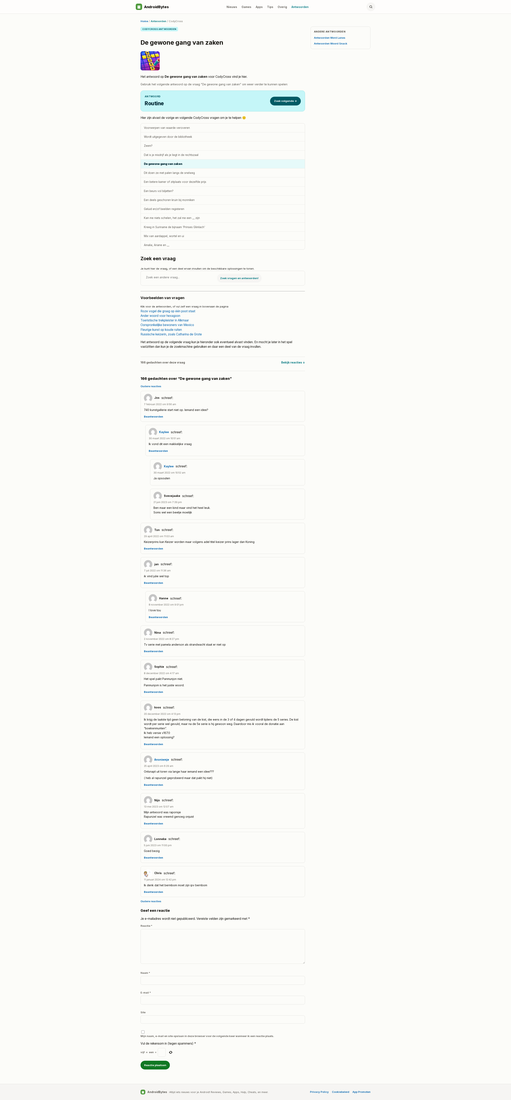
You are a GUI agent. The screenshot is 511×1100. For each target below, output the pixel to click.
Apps (259, 7)
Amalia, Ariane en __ (156, 245)
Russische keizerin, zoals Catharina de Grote (171, 334)
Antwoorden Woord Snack (330, 43)
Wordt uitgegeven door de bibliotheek (168, 136)
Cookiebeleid (340, 1091)
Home (144, 21)
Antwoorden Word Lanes (329, 37)
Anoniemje (161, 759)
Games (246, 7)
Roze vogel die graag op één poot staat (168, 311)
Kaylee (164, 432)
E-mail (146, 992)
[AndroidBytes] (139, 7)
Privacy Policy (319, 1091)
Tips (270, 7)
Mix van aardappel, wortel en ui (164, 236)
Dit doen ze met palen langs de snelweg (169, 172)
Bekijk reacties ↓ (293, 362)
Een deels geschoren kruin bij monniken (169, 200)
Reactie (146, 925)
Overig (282, 7)
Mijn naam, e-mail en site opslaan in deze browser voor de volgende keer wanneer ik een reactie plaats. (207, 1036)
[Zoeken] (370, 6)
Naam (145, 972)
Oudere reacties (151, 386)
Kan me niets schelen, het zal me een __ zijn (172, 218)
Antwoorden (300, 7)
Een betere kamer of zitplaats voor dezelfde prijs (175, 181)
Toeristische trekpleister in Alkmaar (165, 320)
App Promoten (361, 1091)
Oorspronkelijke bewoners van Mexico (167, 325)
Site (143, 1012)
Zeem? (148, 145)
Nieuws (232, 7)
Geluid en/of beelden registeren (164, 209)
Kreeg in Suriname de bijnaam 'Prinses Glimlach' (174, 227)
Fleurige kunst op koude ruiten (161, 330)
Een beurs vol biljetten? (158, 191)
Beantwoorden (153, 416)
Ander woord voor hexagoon (160, 316)
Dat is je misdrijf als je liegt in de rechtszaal (171, 155)
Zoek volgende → (285, 100)
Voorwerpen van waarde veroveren (167, 127)
